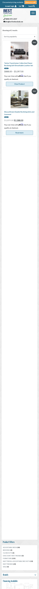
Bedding (6, 550)
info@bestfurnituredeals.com (14, 22)
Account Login (10, 6)
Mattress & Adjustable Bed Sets (16, 561)
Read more (19, 133)
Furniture (7, 558)
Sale (4, 567)
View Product (19, 84)
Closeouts (7, 553)
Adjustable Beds (10, 547)
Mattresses (8, 564)
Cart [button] (20, 6)
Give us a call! (30, 2)
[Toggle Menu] (33, 13)
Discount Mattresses (12, 556)
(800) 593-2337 (11, 19)
